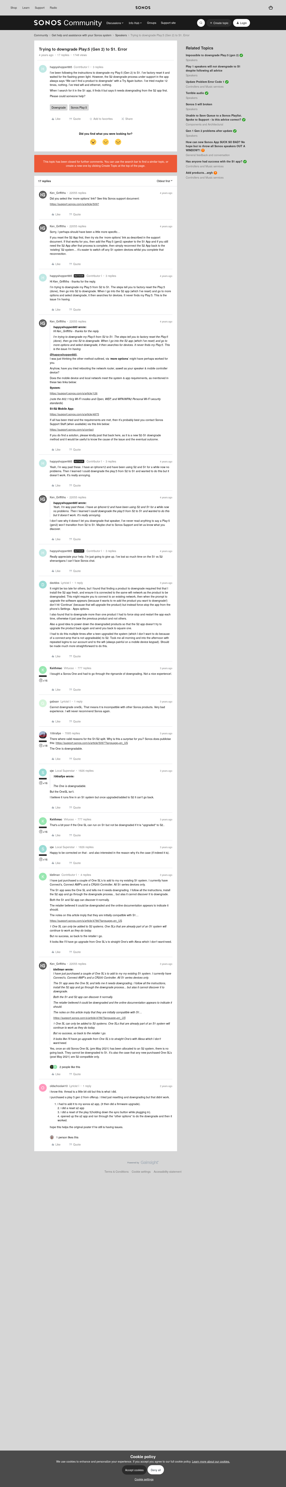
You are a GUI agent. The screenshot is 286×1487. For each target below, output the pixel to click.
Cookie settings (141, 1171)
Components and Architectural (204, 124)
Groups (151, 23)
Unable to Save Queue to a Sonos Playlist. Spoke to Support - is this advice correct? (214, 117)
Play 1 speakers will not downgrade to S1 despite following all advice (213, 68)
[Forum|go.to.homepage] (68, 23)
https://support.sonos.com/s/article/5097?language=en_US (92, 743)
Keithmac (56, 668)
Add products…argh (199, 173)
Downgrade (59, 107)
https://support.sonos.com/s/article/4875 (74, 414)
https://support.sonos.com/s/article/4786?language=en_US (86, 921)
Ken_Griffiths (58, 193)
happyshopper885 (61, 67)
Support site (168, 23)
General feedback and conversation (208, 155)
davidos (54, 583)
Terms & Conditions (116, 1171)
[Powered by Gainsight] (143, 1163)
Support (40, 8)
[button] (219, 23)
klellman (55, 875)
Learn (26, 8)
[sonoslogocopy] (143, 8)
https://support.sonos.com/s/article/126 (73, 393)
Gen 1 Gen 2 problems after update (209, 131)
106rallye (55, 733)
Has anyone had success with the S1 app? (214, 161)
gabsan (54, 701)
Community (41, 35)
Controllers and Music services (205, 86)
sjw (52, 770)
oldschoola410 (59, 1086)
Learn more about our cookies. (211, 1461)
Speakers (121, 35)
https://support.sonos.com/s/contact (72, 429)
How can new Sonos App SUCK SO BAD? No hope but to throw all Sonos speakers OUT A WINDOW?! (215, 146)
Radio (53, 8)
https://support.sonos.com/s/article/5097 (74, 204)
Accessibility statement (168, 1171)
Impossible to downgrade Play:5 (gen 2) (212, 55)
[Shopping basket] (270, 8)
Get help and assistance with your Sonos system (81, 35)
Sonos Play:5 (79, 107)
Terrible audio (195, 93)
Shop (14, 8)
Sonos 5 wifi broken (199, 104)
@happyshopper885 (63, 354)
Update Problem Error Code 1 (205, 82)
